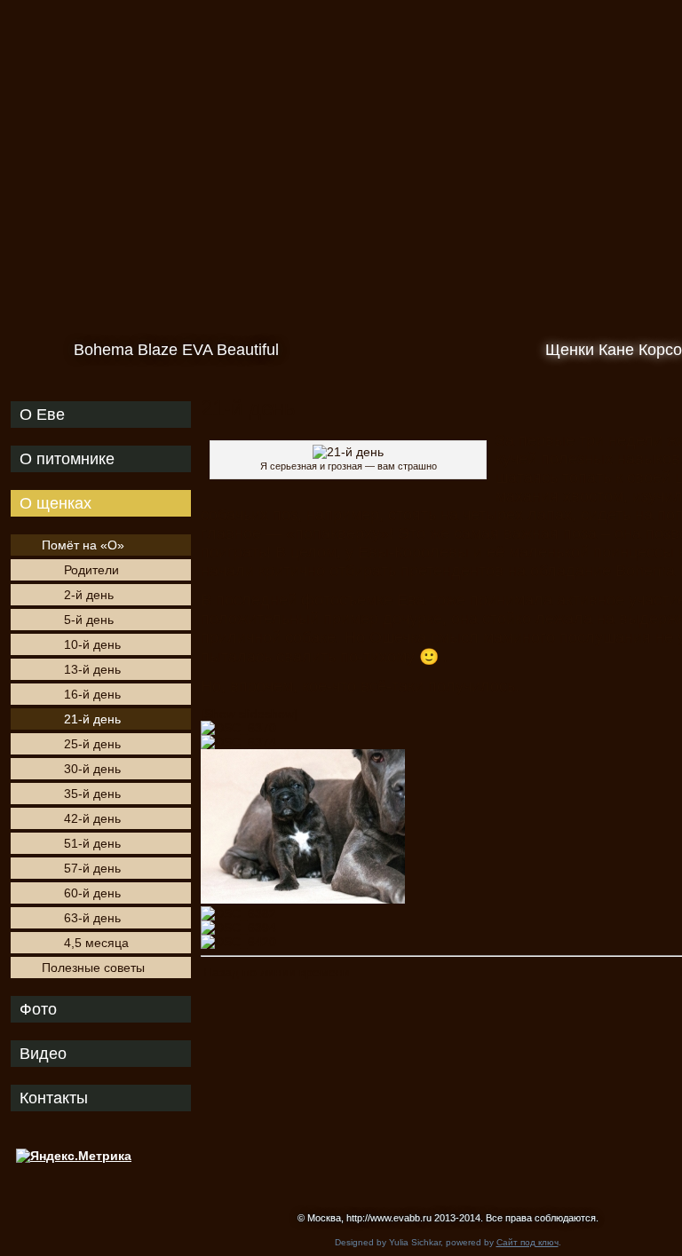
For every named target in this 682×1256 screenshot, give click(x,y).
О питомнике (67, 459)
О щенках (55, 503)
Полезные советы (93, 967)
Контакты (54, 1098)
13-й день (92, 669)
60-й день (92, 893)
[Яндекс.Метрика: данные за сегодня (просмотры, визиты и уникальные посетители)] (73, 1156)
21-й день (92, 719)
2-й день (89, 595)
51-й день (92, 843)
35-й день (92, 793)
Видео (43, 1053)
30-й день (92, 769)
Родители (91, 570)
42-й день (92, 818)
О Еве (42, 414)
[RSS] (20, 1209)
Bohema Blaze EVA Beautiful (176, 350)
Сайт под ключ (527, 1242)
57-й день (92, 868)
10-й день (92, 644)
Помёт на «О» (83, 545)
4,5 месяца (96, 943)
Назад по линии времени (276, 972)
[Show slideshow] (249, 714)
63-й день (92, 918)
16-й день (92, 694)
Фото (38, 1009)
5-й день (89, 619)
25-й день (92, 744)
